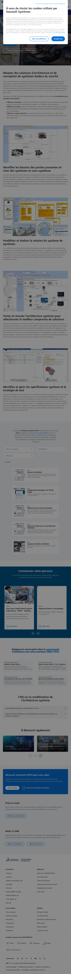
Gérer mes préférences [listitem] (39, 39)
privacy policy (60, 32)
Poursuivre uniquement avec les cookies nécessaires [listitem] (50, 3)
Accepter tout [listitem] (58, 39)
